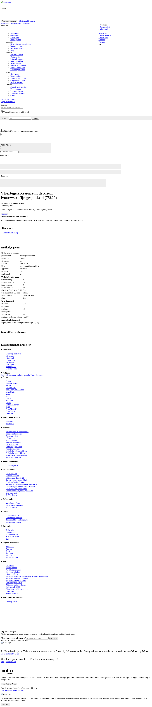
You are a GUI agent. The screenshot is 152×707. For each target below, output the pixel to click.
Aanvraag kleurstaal (17, 70)
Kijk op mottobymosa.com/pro (12, 690)
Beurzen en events (17, 48)
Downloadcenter (16, 55)
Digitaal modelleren (17, 68)
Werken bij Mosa (16, 83)
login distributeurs (8, 102)
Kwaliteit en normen (18, 78)
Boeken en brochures (18, 65)
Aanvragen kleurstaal (9, 21)
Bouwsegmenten (16, 46)
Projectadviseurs (16, 91)
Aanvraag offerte (16, 61)
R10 (2, 145)
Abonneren (53, 638)
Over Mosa (14, 74)
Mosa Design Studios (18, 87)
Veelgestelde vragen (17, 93)
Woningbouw (15, 40)
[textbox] (12, 107)
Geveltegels (14, 35)
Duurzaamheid (15, 76)
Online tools (15, 57)
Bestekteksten (15, 63)
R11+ (8, 145)
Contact (13, 95)
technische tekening (10, 233)
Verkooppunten (16, 89)
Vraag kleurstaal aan (8, 662)
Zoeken (35, 118)
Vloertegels (104, 29)
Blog (12, 50)
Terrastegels (14, 38)
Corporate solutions (17, 80)
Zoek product (105, 27)
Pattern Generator (17, 59)
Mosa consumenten (8, 99)
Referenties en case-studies (20, 44)
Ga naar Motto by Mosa (10, 654)
